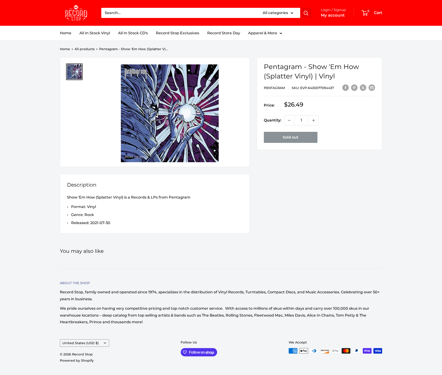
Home (65, 33)
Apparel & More (262, 33)
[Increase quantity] (313, 120)
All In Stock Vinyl (94, 33)
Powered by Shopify (77, 360)
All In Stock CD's (133, 33)
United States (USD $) (80, 343)
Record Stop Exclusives (177, 33)
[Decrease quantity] (289, 120)
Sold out (290, 137)
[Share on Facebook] (345, 87)
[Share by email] (372, 87)
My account (333, 15)
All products (85, 49)
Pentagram (274, 88)
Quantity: (272, 120)
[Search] (306, 13)
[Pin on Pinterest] (354, 87)
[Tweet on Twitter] (363, 87)
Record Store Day (223, 33)
